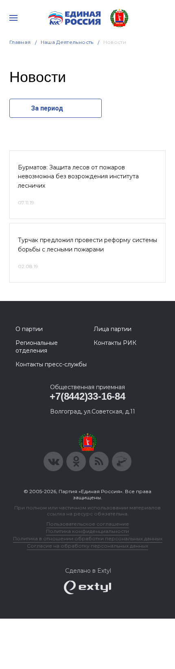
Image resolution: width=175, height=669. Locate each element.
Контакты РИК (115, 342)
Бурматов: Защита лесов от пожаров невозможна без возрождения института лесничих (78, 176)
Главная (20, 42)
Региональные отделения (36, 346)
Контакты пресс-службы (51, 364)
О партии (29, 329)
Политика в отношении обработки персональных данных (87, 538)
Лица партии (112, 329)
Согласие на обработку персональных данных (87, 546)
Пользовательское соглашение (87, 524)
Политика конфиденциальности (87, 531)
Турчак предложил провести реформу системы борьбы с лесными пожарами (87, 244)
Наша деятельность (67, 42)
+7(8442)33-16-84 (87, 396)
